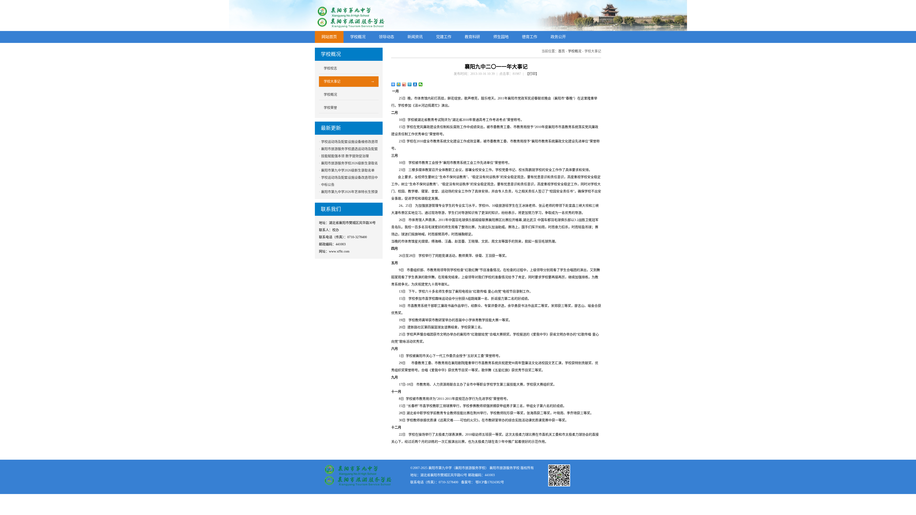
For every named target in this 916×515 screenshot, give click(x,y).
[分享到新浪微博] (404, 84)
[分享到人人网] (415, 84)
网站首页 (329, 37)
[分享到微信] (421, 84)
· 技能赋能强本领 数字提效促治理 (344, 156)
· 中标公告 (326, 184)
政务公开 (558, 37)
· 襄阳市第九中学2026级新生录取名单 (347, 170)
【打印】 (532, 74)
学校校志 (330, 68)
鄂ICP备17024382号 (489, 482)
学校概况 (357, 37)
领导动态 (386, 37)
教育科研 (472, 37)
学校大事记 (332, 81)
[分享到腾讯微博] (410, 84)
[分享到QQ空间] (399, 84)
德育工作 (529, 37)
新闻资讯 (415, 37)
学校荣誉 (330, 107)
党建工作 (443, 37)
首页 (561, 51)
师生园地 (501, 37)
